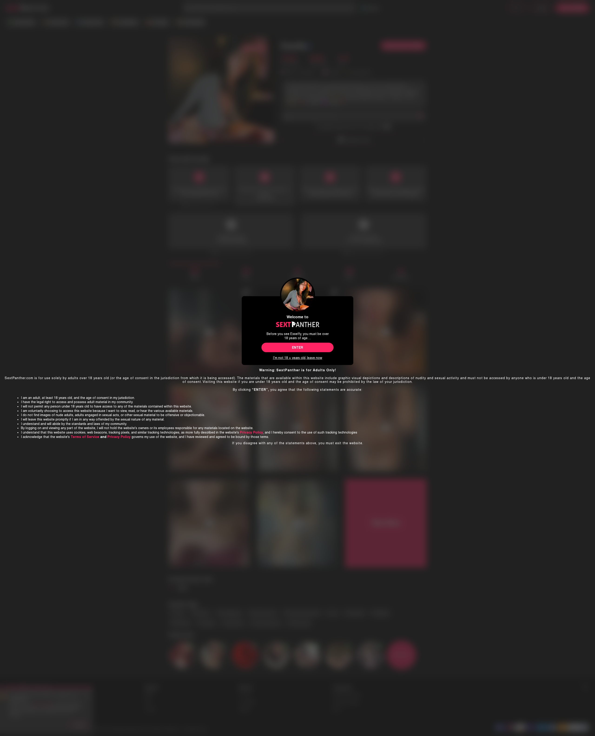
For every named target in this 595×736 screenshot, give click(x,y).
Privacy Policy (119, 437)
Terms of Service (85, 437)
